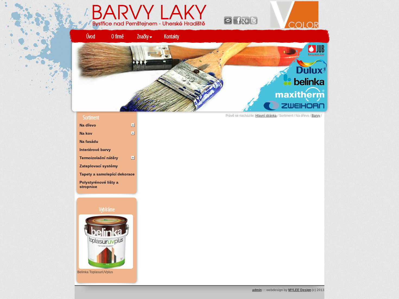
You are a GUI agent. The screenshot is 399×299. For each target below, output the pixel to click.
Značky (143, 36)
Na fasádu (89, 141)
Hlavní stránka (266, 116)
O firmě (117, 36)
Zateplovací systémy (99, 166)
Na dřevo (88, 125)
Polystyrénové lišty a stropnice (99, 184)
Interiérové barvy (95, 149)
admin (257, 290)
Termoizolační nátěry (99, 158)
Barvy (316, 116)
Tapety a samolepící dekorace (107, 174)
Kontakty (171, 36)
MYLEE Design (299, 290)
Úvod (90, 36)
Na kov (86, 133)
